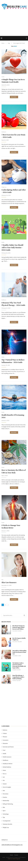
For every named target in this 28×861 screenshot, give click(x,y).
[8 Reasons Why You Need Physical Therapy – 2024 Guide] (14, 284)
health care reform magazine (14, 858)
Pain (4, 790)
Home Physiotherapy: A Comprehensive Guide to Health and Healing (18, 677)
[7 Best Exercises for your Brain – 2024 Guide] (14, 116)
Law (4, 777)
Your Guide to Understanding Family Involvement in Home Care (19, 652)
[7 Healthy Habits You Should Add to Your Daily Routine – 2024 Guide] (14, 227)
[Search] (26, 38)
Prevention (5, 794)
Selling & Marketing (8, 804)
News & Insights (7, 787)
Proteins (5, 797)
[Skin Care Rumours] (14, 564)
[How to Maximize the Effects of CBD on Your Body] (14, 452)
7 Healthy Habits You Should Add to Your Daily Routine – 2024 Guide (12, 247)
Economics (5, 740)
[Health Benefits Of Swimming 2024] (14, 397)
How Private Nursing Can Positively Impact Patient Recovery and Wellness (18, 627)
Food (4, 750)
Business (5, 730)
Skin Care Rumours (9, 582)
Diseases (5, 736)
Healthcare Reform (7, 763)
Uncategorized (6, 820)
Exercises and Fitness (8, 747)
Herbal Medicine (7, 767)
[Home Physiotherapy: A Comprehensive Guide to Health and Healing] (6, 679)
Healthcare (5, 760)
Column (5, 733)
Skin (4, 807)
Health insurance (7, 757)
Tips (4, 817)
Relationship (6, 800)
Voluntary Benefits (7, 824)
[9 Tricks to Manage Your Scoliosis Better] (14, 507)
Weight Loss (6, 827)
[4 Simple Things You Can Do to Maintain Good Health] (14, 61)
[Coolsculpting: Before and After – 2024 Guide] (14, 172)
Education (5, 743)
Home (3, 43)
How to (4, 773)
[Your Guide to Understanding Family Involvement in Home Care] (6, 654)
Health (4, 753)
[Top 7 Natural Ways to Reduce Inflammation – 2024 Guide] (14, 342)
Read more (13, 97)
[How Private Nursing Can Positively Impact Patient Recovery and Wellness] (6, 629)
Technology (6, 814)
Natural (4, 784)
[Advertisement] (14, 21)
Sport (4, 810)
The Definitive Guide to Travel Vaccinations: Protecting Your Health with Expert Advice (19, 665)
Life (4, 780)
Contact (16, 855)
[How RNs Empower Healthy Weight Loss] (6, 642)
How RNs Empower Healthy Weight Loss (19, 639)
